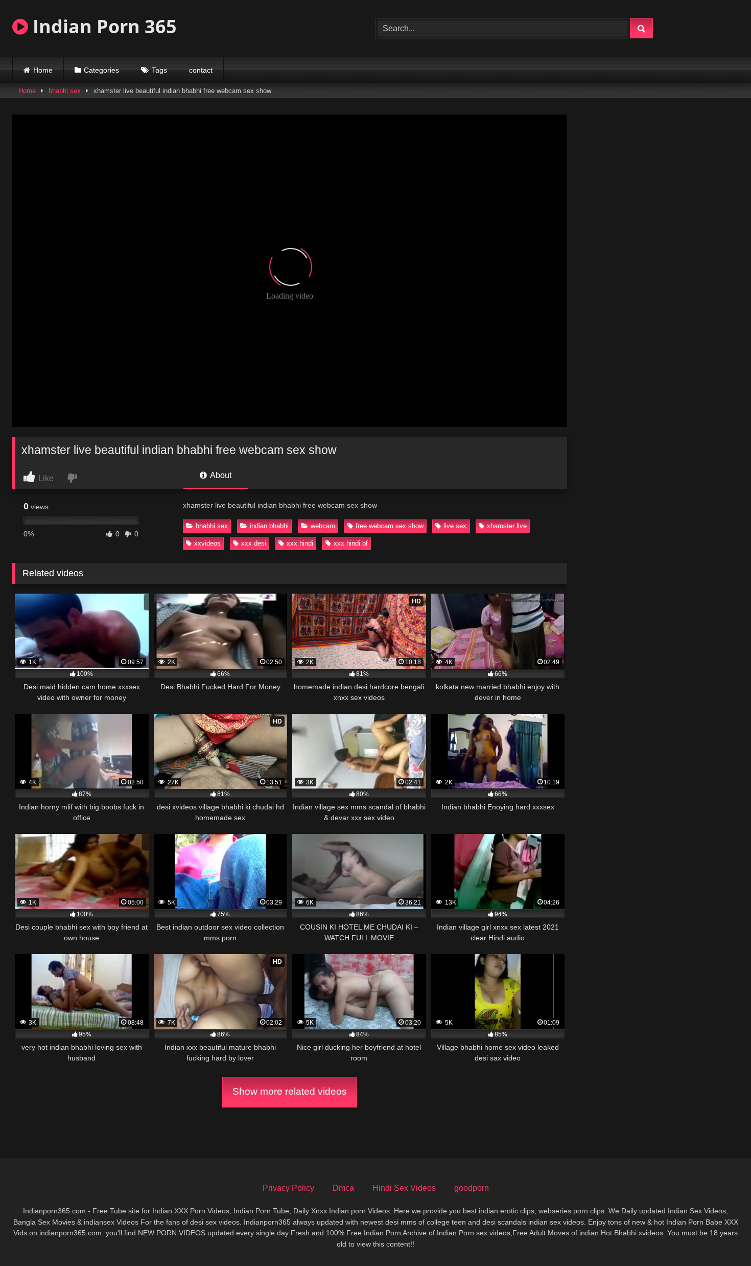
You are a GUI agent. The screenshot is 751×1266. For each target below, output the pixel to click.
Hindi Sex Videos (404, 1188)
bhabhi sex (65, 91)
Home (43, 70)
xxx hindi (300, 543)
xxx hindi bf (351, 543)
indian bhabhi (269, 526)
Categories (101, 70)
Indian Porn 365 (102, 26)
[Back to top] (719, 1236)
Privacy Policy (288, 1188)
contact (201, 70)
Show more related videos (289, 1091)
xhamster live (507, 526)
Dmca (343, 1188)
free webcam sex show (390, 526)
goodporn (471, 1188)
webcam (323, 526)
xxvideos (207, 543)
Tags (159, 70)
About (219, 475)
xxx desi (253, 543)
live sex (454, 526)
